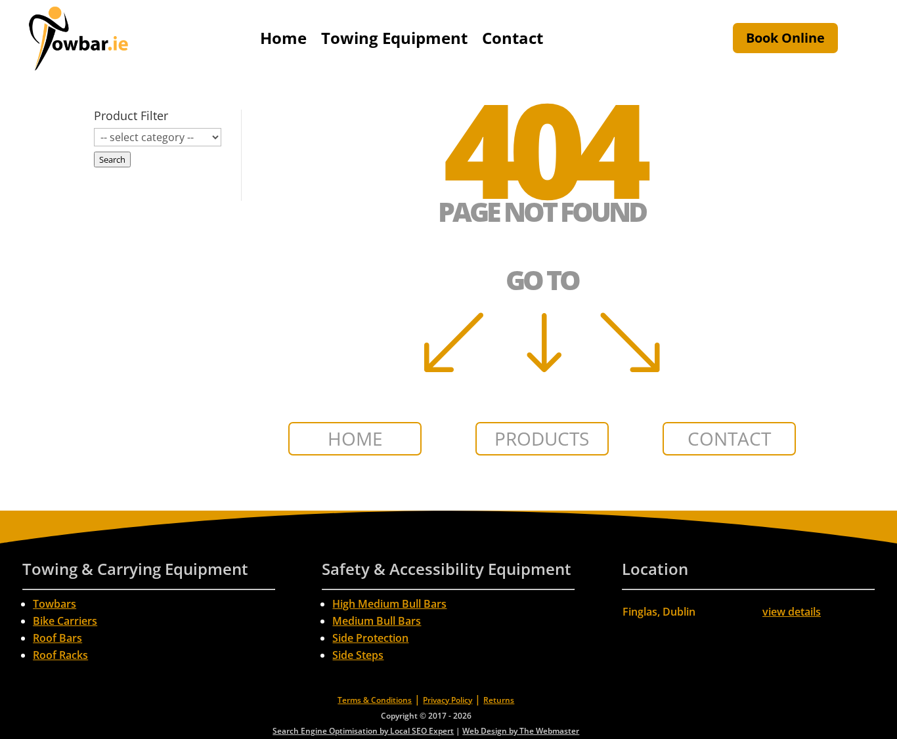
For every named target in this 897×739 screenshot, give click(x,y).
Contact (512, 38)
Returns (498, 700)
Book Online (785, 38)
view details (791, 611)
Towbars (54, 604)
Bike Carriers (65, 621)
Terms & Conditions (375, 700)
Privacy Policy (447, 700)
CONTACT (729, 438)
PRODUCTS (541, 438)
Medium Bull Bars (376, 621)
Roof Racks (60, 655)
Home (283, 38)
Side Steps (357, 655)
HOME (355, 438)
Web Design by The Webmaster (520, 730)
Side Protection (370, 638)
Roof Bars (57, 638)
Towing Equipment (394, 38)
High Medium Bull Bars (389, 604)
